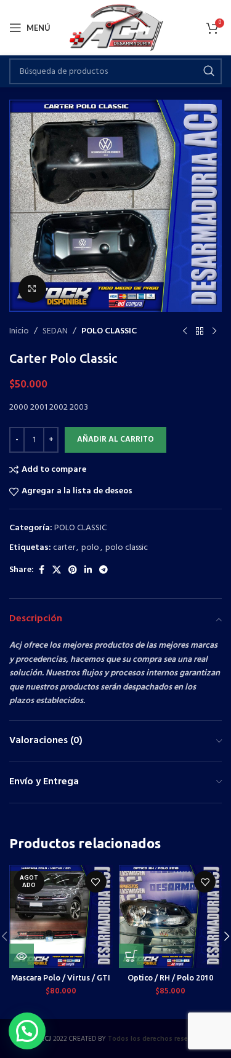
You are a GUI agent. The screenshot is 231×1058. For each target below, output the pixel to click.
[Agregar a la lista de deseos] (96, 882)
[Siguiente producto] (214, 331)
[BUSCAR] (209, 71)
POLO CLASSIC (109, 331)
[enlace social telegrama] (103, 570)
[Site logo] (115, 28)
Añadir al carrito (115, 439)
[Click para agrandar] (32, 289)
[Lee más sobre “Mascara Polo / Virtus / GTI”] (21, 956)
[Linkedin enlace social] (88, 570)
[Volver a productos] (199, 331)
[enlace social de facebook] (41, 570)
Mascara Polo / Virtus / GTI (60, 977)
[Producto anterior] (184, 331)
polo (90, 548)
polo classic (126, 548)
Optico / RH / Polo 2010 (170, 977)
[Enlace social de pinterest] (73, 570)
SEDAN (55, 331)
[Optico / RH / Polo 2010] (170, 916)
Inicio (19, 331)
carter (64, 548)
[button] (131, 956)
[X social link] (57, 570)
